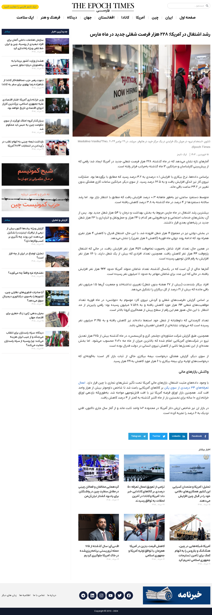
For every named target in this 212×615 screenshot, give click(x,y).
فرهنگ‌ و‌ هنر (50, 17)
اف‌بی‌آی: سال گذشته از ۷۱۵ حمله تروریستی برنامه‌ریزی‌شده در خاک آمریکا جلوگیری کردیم (99, 550)
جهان (88, 17)
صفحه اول (188, 17)
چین (155, 17)
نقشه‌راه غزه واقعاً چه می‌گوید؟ (26, 273)
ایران (169, 17)
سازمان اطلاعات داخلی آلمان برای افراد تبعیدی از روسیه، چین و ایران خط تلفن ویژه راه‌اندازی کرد (24, 44)
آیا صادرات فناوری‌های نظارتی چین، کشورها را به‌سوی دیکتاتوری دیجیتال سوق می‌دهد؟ (23, 297)
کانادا (125, 17)
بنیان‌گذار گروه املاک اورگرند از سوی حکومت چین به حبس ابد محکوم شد (24, 125)
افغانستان (106, 17)
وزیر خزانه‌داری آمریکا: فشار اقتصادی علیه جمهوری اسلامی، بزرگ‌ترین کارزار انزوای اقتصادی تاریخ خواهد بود (23, 104)
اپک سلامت (25, 17)
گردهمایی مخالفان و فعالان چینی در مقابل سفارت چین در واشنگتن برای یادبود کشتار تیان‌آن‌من (98, 491)
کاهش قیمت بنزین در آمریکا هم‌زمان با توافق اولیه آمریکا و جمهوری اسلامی (146, 550)
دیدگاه (72, 17)
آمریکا (140, 17)
